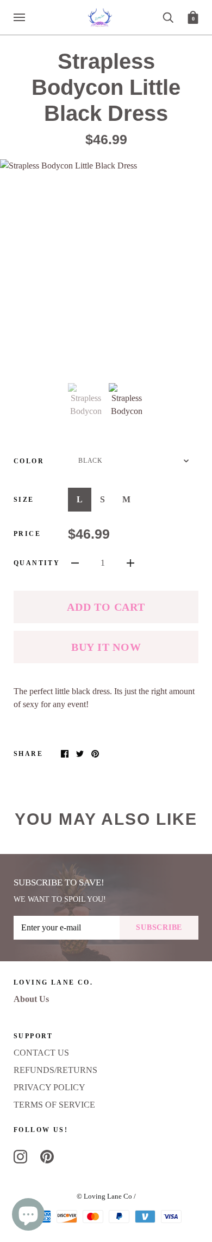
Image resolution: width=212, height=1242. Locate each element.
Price (27, 534)
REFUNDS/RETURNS (55, 1070)
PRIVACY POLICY (49, 1087)
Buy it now (106, 647)
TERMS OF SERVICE (54, 1104)
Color (29, 461)
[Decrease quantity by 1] (75, 562)
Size (24, 499)
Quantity (37, 563)
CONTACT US (41, 1052)
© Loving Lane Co (104, 1196)
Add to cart (106, 607)
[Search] (168, 16)
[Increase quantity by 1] (130, 562)
